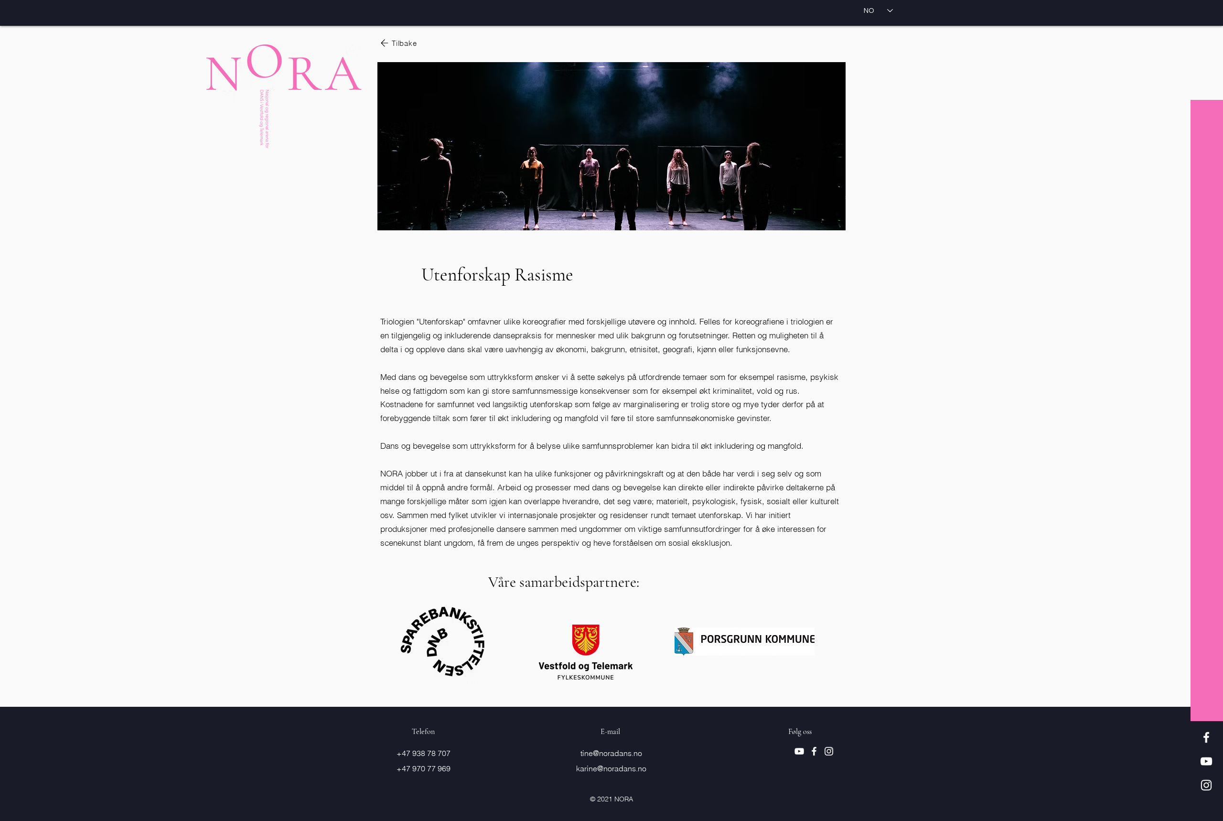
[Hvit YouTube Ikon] (1206, 761)
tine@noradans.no (611, 753)
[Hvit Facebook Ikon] (1206, 737)
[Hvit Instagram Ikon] (1206, 785)
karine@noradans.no (611, 768)
